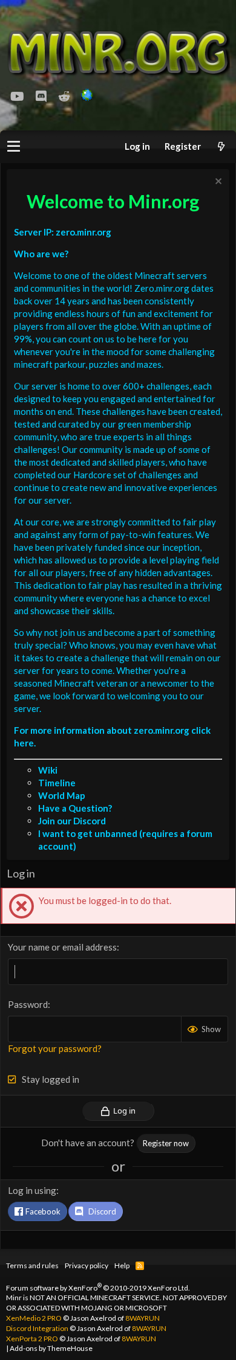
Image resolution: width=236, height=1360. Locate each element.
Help (121, 1265)
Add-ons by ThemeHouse (51, 1348)
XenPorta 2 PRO (32, 1338)
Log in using (32, 1190)
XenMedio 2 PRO (34, 1318)
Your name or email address (62, 946)
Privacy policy (86, 1265)
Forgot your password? (55, 1048)
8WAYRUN (142, 1318)
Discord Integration (37, 1328)
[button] (13, 146)
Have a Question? (75, 808)
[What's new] (221, 146)
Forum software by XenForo (98, 1287)
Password (28, 1004)
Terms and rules (32, 1265)
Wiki (47, 770)
